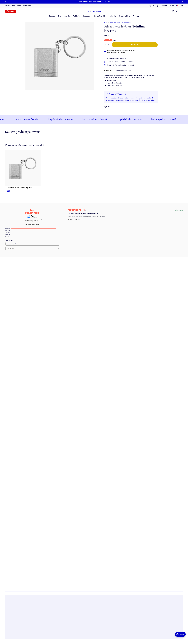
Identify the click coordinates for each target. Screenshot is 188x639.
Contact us (27, 5)
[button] (59, 15)
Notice (7, 5)
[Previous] (6, 2)
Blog (13, 5)
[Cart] (182, 11)
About (19, 5)
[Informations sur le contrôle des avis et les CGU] (41, 220)
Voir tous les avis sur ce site (32, 224)
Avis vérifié (180, 210)
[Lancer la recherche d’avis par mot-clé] (58, 248)
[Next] (182, 2)
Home (105, 23)
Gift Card (164, 5)
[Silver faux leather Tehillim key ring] (23, 168)
